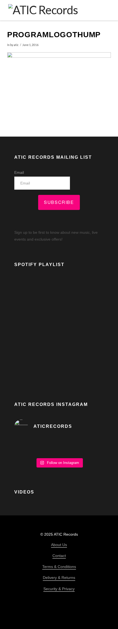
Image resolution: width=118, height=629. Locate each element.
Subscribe (59, 202)
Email (19, 172)
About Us (59, 545)
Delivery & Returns (59, 577)
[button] (106, 10)
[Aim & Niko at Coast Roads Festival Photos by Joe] (59, 447)
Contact (59, 555)
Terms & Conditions (59, 566)
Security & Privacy (59, 589)
